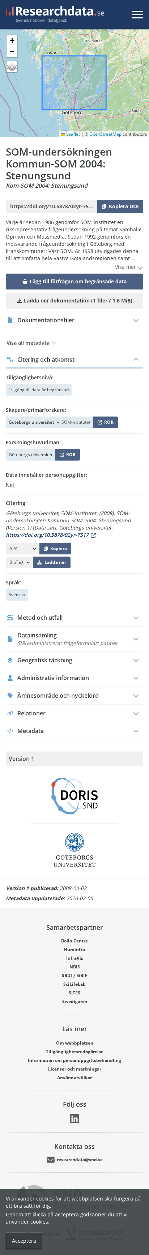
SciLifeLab (74, 984)
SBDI (67, 975)
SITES (74, 993)
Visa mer (126, 266)
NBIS (74, 967)
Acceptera (24, 1240)
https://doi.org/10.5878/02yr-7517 (47, 534)
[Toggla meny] (137, 14)
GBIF (82, 975)
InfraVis (74, 958)
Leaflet (72, 134)
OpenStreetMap (105, 134)
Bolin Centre (74, 941)
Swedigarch (74, 1001)
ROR (107, 423)
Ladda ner (55, 562)
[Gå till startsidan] (53, 14)
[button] (12, 40)
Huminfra (74, 949)
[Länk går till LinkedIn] (74, 1119)
